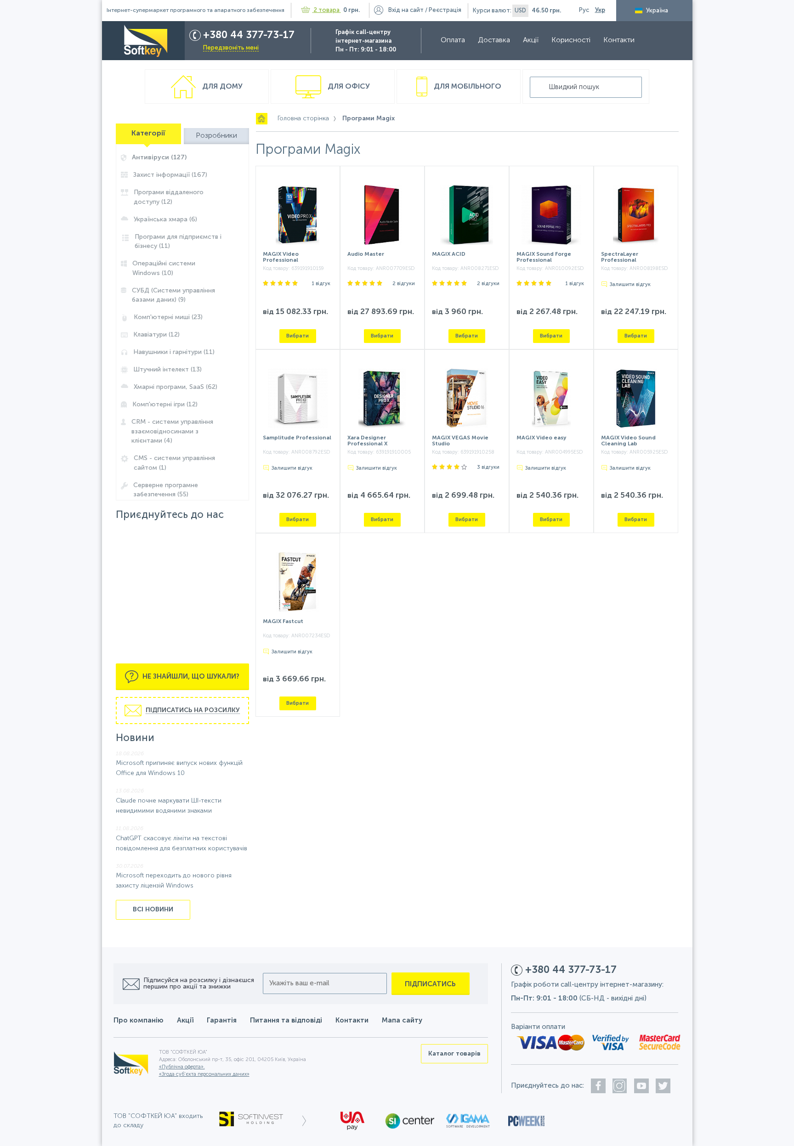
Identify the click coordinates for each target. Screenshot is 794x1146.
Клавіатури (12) (156, 334)
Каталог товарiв (454, 1053)
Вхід (406, 10)
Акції (531, 40)
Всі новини (153, 909)
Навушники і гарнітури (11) (174, 352)
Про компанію (138, 1020)
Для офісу (348, 86)
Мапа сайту (402, 1020)
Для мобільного (466, 86)
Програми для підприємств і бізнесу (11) (178, 242)
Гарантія (222, 1020)
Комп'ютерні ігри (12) (165, 404)
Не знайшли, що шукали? (190, 676)
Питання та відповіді (286, 1020)
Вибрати (297, 335)
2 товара (327, 10)
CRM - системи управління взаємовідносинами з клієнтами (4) (172, 431)
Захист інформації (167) (170, 175)
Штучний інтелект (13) (167, 369)
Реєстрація (445, 10)
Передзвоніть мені (231, 48)
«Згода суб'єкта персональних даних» (204, 1074)
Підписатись (430, 984)
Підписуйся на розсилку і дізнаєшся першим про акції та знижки (198, 983)
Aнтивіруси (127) (159, 157)
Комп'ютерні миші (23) (168, 317)
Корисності (570, 40)
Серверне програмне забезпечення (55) (165, 490)
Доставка (494, 40)
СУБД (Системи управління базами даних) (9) (173, 295)
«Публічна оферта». (182, 1067)
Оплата (453, 40)
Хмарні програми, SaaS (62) (175, 387)
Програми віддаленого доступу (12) (169, 197)
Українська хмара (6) (165, 219)
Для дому (221, 86)
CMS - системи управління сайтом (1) (174, 463)
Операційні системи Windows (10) (163, 268)
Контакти (619, 40)
